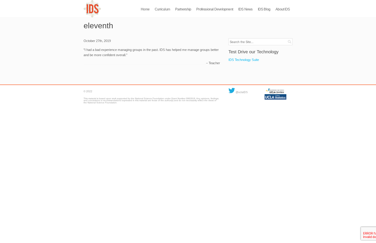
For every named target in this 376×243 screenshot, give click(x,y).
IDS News (245, 9)
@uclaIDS (241, 92)
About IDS (282, 9)
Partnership (183, 9)
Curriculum (162, 9)
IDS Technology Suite (243, 60)
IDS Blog (264, 9)
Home (145, 9)
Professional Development (214, 9)
